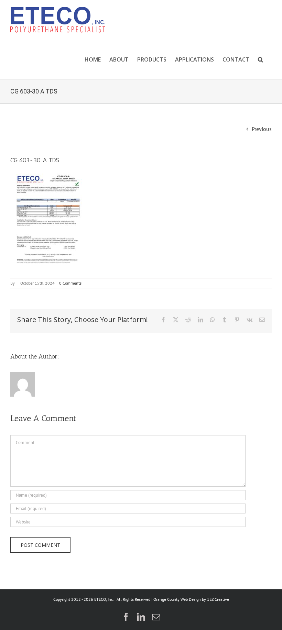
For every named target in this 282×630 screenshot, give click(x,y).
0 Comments (70, 283)
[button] (260, 59)
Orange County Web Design (177, 599)
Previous (262, 128)
